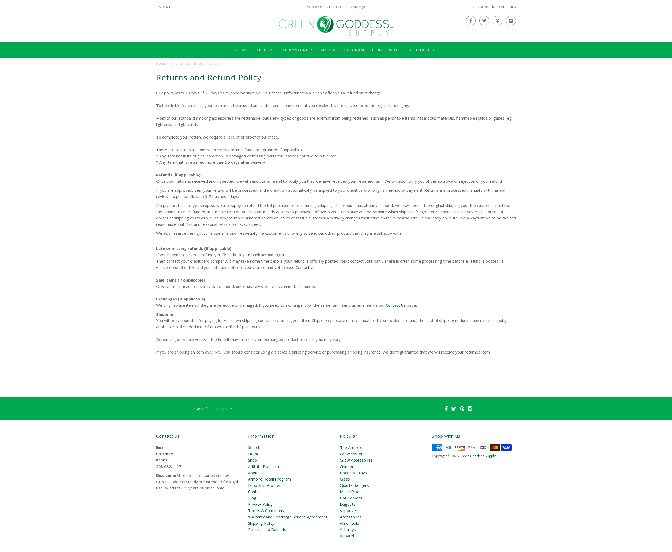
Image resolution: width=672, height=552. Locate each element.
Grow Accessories (356, 460)
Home (241, 49)
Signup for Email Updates (213, 408)
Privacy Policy (260, 504)
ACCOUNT (481, 6)
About (395, 49)
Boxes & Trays (353, 472)
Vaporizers (350, 510)
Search (254, 447)
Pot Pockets (351, 497)
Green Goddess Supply (477, 456)
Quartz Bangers (354, 485)
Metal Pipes (350, 491)
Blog (376, 49)
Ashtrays (348, 529)
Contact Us (423, 49)
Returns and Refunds (267, 529)
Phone (161, 460)
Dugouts (347, 504)
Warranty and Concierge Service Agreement (287, 516)
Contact (255, 491)
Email (160, 447)
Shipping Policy (261, 523)
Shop (252, 460)
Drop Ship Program (265, 485)
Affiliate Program (342, 49)
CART (507, 6)
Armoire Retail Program (269, 479)
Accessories (351, 516)
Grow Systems (353, 453)
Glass (345, 479)
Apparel (347, 535)
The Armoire (351, 447)
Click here (164, 453)
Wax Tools (349, 523)
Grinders (348, 466)
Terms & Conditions (266, 510)
